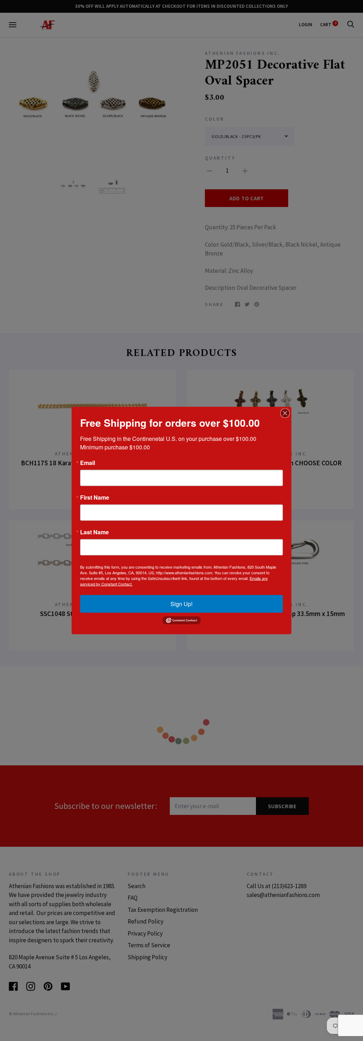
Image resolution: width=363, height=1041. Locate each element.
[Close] (285, 413)
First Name (94, 497)
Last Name (94, 532)
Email (87, 463)
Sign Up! (181, 604)
